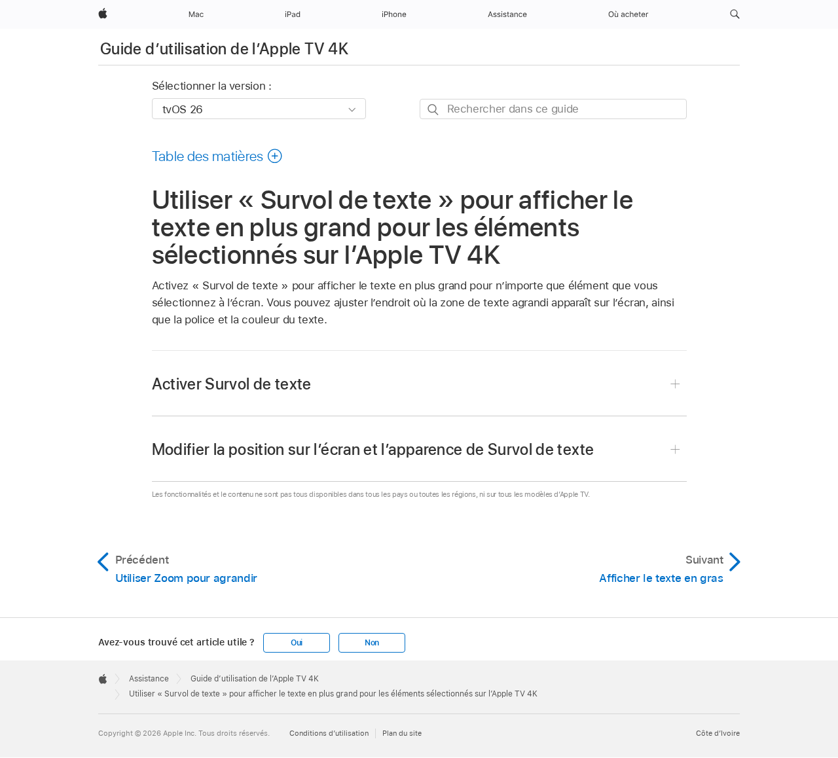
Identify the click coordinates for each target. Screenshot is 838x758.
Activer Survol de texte (232, 383)
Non (372, 642)
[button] (735, 14)
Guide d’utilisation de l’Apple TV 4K (224, 48)
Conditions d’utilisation (329, 733)
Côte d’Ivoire (718, 733)
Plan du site (402, 733)
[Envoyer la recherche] (434, 110)
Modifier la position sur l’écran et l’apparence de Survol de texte (373, 449)
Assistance (149, 678)
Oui (296, 642)
